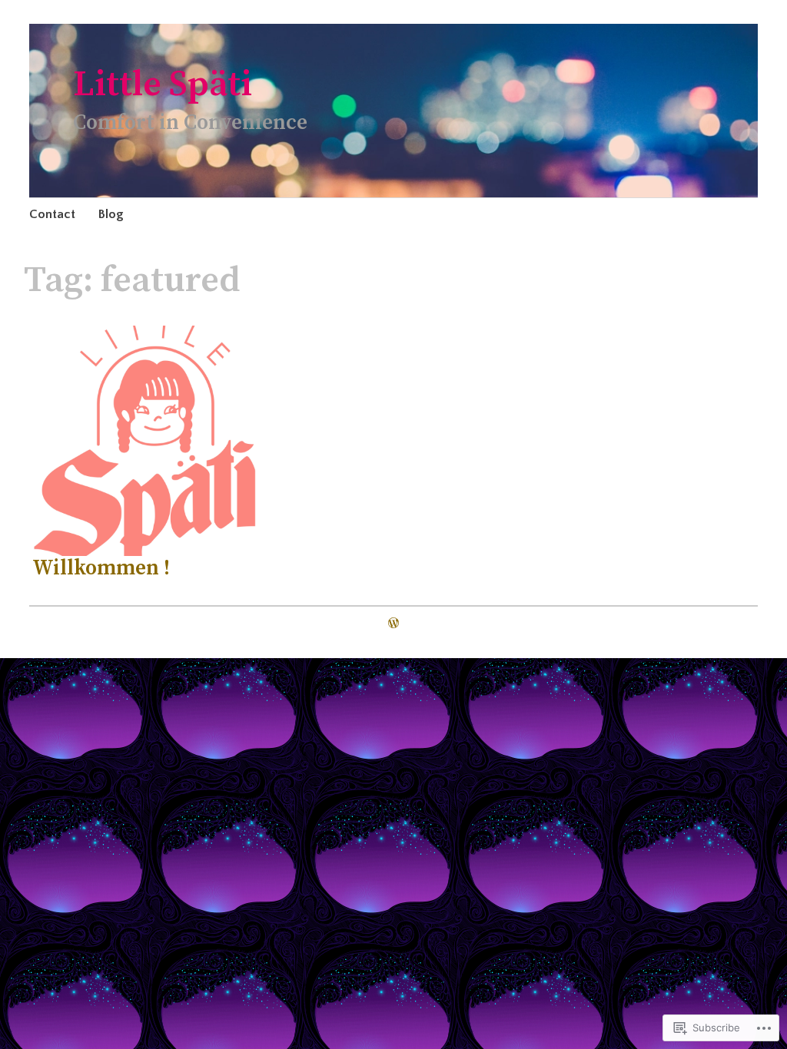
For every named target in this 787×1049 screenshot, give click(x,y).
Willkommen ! (101, 568)
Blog (111, 214)
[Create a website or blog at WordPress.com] (393, 623)
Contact (52, 214)
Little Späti (162, 85)
